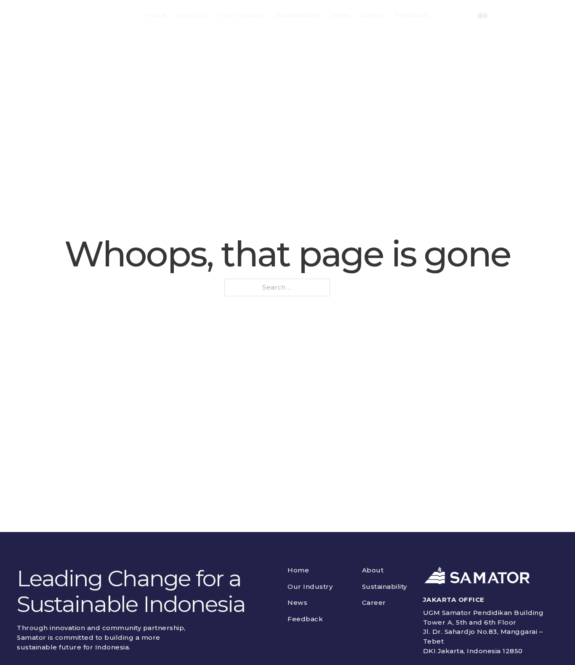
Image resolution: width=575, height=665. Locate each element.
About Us (193, 15)
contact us (526, 15)
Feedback (412, 15)
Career (372, 15)
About (373, 570)
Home (156, 15)
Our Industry (242, 15)
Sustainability (297, 15)
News (340, 15)
